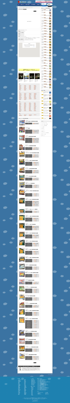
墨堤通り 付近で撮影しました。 (43, 380)
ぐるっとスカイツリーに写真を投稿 (45, 132)
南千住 (30, 115)
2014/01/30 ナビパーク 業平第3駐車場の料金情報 (45, 81)
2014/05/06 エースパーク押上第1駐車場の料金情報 (45, 29)
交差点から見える (33, 380)
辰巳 (30, 107)
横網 (35, 89)
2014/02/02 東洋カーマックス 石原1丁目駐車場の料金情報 (45, 61)
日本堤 (25, 97)
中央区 (32, 393)
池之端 (35, 93)
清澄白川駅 (19, 389)
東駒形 (35, 87)
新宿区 (32, 394)
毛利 (20, 110)
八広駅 (25, 391)
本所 (35, 88)
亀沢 (35, 85)
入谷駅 (19, 393)
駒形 (35, 95)
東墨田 (20, 88)
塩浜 (35, 105)
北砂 (30, 104)
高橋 (25, 107)
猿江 (30, 105)
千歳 (20, 87)
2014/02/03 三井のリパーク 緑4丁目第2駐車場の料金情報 (45, 53)
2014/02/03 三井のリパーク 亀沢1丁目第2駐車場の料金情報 (45, 55)
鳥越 (35, 96)
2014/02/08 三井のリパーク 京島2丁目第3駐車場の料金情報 (45, 42)
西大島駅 (25, 389)
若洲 (20, 111)
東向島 (25, 88)
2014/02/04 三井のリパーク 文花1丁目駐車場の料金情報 (45, 50)
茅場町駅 (19, 387)
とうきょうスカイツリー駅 (20, 379)
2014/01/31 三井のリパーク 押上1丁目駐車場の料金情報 (45, 77)
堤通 (25, 87)
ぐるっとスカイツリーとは (40, 392)
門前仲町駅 (25, 387)
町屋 (25, 115)
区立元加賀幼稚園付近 (20, 79)
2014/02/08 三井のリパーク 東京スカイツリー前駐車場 (45, 39)
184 (49, 4)
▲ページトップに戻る (50, 374)
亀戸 (24, 104)
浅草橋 (30, 93)
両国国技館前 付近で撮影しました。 (43, 383)
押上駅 (19, 383)
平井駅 (19, 391)
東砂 (35, 108)
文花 (30, 88)
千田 (20, 107)
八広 (30, 89)
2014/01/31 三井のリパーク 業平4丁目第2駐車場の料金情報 (45, 74)
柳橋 (20, 99)
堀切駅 (25, 383)
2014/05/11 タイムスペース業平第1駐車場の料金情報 (45, 26)
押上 (30, 85)
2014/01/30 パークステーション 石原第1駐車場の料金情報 (45, 84)
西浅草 (20, 97)
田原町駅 (25, 394)
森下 (25, 110)
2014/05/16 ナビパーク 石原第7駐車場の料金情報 (45, 15)
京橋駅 (19, 386)
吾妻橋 (20, 85)
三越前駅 (25, 386)
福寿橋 (24, 79)
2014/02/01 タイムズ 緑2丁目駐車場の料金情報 (45, 68)
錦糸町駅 (19, 380)
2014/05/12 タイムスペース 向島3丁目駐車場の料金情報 (45, 23)
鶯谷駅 (19, 394)
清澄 (20, 105)
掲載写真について (43, 131)
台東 (30, 96)
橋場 (35, 97)
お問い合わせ (43, 128)
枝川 (25, 103)
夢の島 (35, 110)
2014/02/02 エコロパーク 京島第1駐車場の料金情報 (45, 58)
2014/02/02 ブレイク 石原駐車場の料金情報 (45, 63)
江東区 (32, 392)
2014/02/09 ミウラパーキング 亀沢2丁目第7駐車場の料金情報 (45, 34)
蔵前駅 (25, 380)
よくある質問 (46, 392)
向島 (25, 89)
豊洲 (30, 108)
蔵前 (20, 95)
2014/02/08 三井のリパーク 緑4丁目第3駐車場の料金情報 (45, 47)
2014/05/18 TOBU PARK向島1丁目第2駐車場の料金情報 (45, 10)
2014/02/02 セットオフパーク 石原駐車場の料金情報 (45, 66)
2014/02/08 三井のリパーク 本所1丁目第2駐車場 (45, 44)
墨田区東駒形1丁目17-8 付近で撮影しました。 (44, 387)
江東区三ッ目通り (36, 79)
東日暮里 (20, 115)
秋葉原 (20, 93)
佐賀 (25, 105)
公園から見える (32, 379)
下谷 (20, 96)
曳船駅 (19, 382)
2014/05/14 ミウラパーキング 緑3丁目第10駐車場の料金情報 (45, 21)
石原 (25, 85)
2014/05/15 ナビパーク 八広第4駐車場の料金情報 (45, 17)
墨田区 (32, 390)
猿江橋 (30, 79)
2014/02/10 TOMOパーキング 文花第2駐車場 (45, 31)
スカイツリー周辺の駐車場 (44, 125)
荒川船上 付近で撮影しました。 (43, 386)
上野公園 (32, 389)
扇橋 (35, 103)
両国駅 (25, 379)
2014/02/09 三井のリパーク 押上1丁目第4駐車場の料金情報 (45, 37)
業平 (30, 87)
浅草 (25, 93)
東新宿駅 (25, 390)
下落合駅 (19, 390)
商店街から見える (33, 383)
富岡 (25, 108)
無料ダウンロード (43, 135)
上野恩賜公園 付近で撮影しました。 (43, 379)
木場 (35, 104)
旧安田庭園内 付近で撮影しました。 (43, 382)
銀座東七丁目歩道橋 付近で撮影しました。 (44, 389)
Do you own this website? (27, 46)
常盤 (20, 108)
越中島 (30, 103)
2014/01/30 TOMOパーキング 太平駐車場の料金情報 (45, 79)
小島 (25, 95)
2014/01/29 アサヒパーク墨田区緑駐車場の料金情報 (45, 87)
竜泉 (25, 99)
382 (43, 4)
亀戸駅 (25, 382)
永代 (20, 103)
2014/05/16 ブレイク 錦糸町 (43, 12)
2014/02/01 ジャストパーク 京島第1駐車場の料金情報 (45, 71)
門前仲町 (30, 110)
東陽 (35, 107)
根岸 (30, 97)
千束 (25, 96)
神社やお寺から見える (33, 382)
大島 (20, 104)
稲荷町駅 (25, 393)
